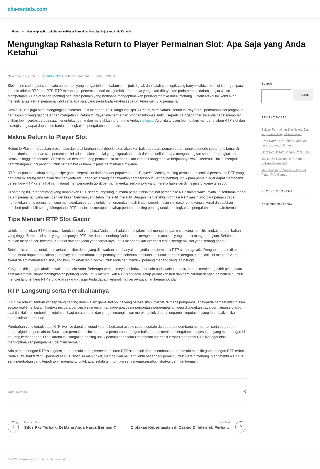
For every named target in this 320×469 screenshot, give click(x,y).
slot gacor (147, 120)
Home (15, 31)
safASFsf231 (54, 76)
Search (266, 83)
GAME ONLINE (106, 76)
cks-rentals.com (27, 9)
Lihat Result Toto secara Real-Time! (286, 152)
